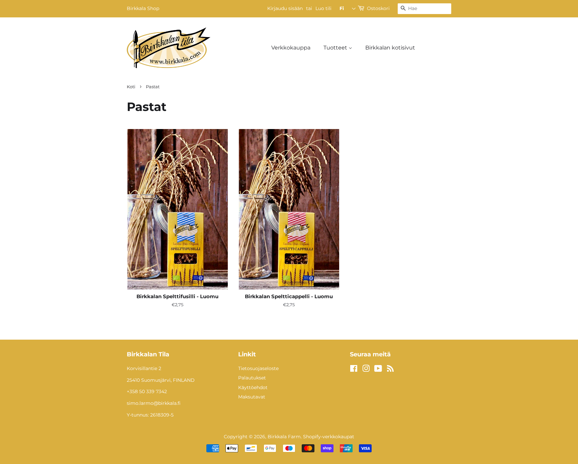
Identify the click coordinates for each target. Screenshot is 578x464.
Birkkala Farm (284, 437)
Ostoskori (378, 8)
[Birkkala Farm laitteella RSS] (390, 370)
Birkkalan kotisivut (390, 47)
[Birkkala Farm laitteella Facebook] (354, 370)
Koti (131, 86)
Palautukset (252, 378)
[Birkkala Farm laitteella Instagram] (366, 370)
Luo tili (323, 8)
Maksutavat (251, 397)
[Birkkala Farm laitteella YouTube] (378, 370)
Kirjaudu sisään (285, 8)
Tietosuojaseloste (258, 368)
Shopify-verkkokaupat (328, 437)
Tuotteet (336, 47)
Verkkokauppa (290, 47)
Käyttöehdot (253, 387)
